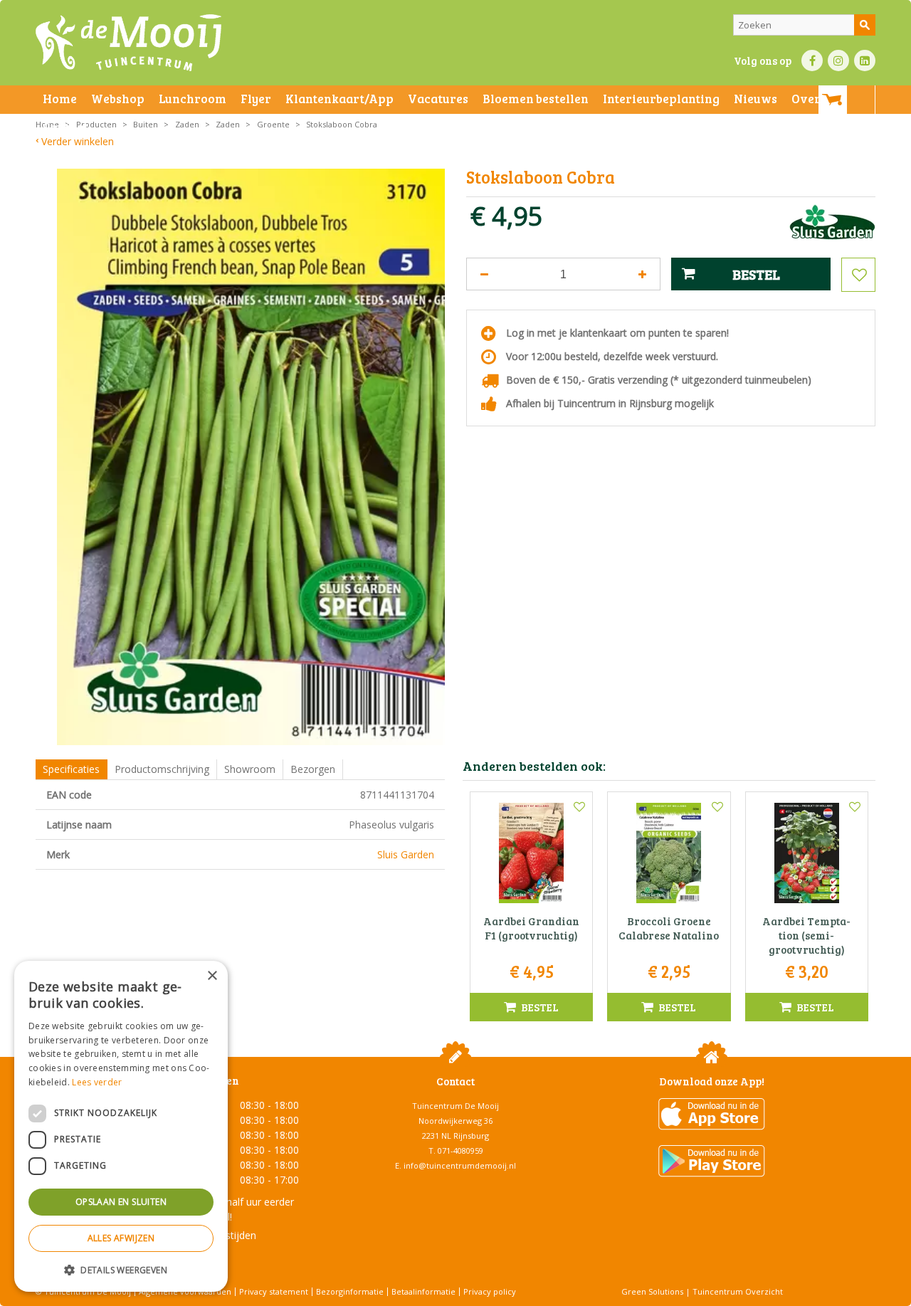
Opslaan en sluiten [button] (121, 1202)
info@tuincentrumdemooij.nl (460, 1165)
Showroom (249, 769)
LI (864, 60)
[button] (121, 1269)
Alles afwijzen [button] (121, 1238)
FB (812, 60)
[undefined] (251, 457)
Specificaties (71, 769)
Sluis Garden (405, 854)
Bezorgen (312, 769)
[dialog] (121, 1126)
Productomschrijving (162, 769)
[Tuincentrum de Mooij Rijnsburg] (128, 42)
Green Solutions (652, 1291)
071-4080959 (460, 1150)
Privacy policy (489, 1291)
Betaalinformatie (423, 1291)
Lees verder (97, 1082)
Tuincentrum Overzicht (738, 1291)
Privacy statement (273, 1291)
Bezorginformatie (350, 1291)
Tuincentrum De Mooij (455, 1105)
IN (838, 60)
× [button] (211, 976)
